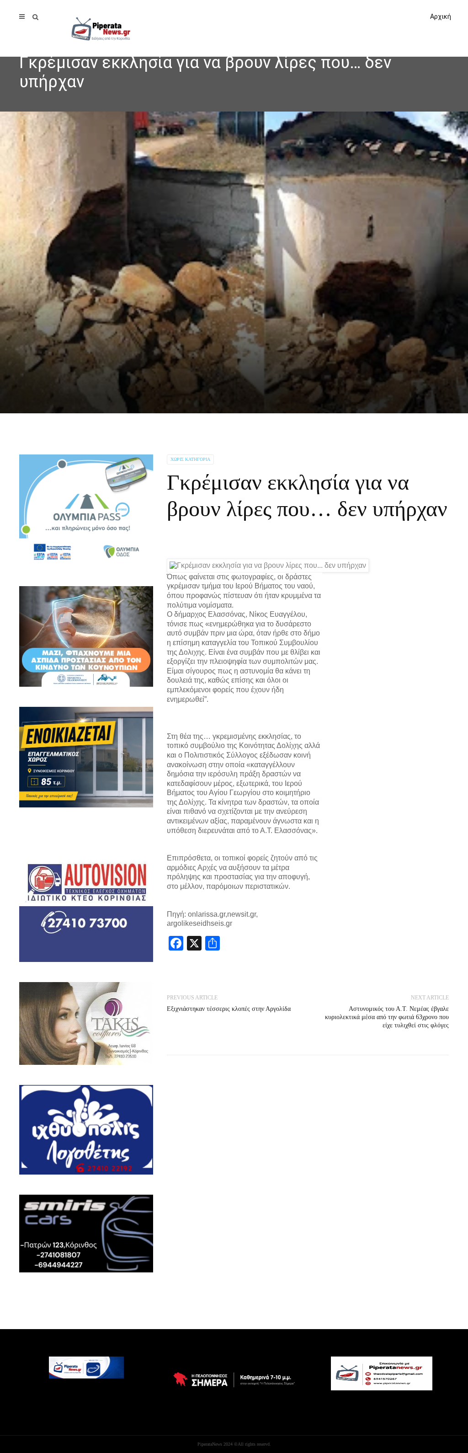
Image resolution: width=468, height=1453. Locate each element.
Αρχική (440, 16)
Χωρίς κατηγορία (190, 459)
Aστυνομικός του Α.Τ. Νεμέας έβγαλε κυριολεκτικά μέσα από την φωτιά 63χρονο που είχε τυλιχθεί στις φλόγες (387, 1017)
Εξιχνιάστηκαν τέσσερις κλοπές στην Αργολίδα (229, 1008)
